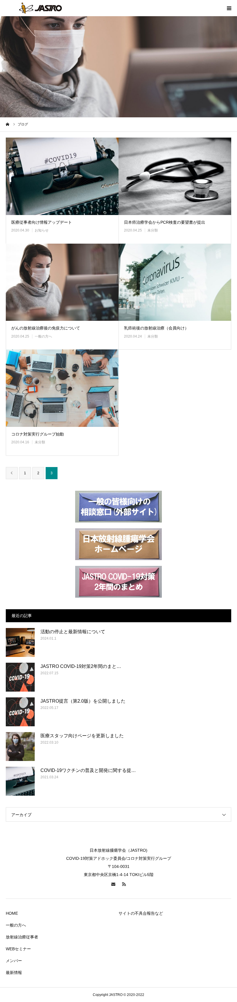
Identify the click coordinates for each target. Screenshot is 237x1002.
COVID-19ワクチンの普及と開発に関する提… (88, 770)
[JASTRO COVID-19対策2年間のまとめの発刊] (20, 677)
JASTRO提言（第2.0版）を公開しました (82, 701)
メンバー (14, 960)
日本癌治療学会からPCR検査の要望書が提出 (164, 222)
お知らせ (42, 230)
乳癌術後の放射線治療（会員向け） (156, 328)
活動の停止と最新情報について (72, 631)
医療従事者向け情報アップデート (41, 222)
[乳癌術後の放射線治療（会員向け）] (174, 282)
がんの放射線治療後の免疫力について (45, 328)
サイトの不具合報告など (140, 913)
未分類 (152, 230)
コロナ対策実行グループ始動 (37, 434)
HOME (12, 913)
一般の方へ (43, 336)
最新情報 (14, 972)
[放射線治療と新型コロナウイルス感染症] (40, 8)
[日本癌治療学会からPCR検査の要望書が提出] (174, 176)
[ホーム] (8, 124)
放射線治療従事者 (22, 937)
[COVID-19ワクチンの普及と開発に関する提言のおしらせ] (20, 781)
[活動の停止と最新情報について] (20, 642)
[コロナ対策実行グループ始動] (62, 388)
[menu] (229, 8)
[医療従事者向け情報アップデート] (62, 176)
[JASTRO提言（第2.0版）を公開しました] (20, 711)
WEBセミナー (18, 949)
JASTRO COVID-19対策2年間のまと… (80, 666)
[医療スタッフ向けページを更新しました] (20, 746)
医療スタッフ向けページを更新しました (82, 735)
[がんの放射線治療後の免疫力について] (62, 282)
